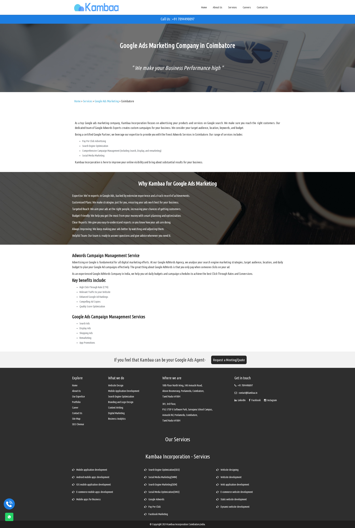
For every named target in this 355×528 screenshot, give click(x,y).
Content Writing (115, 407)
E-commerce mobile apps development (94, 491)
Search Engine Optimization (121, 396)
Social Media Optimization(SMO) (163, 491)
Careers (247, 7)
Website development (230, 477)
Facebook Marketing (157, 514)
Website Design (115, 385)
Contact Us (262, 7)
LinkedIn (241, 400)
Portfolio (76, 402)
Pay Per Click (154, 506)
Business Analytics (117, 418)
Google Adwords (155, 499)
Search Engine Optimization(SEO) (163, 469)
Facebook (255, 400)
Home (204, 7)
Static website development (233, 499)
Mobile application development (91, 469)
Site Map (76, 418)
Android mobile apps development (92, 477)
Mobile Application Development (123, 390)
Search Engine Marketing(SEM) (162, 484)
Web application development (234, 484)
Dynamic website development (234, 506)
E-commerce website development (236, 491)
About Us (217, 7)
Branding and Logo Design (120, 402)
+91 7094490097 (245, 385)
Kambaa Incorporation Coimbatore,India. (186, 524)
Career (75, 407)
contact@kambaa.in (248, 392)
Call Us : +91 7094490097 (178, 19)
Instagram (271, 400)
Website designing (229, 469)
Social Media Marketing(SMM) (162, 477)
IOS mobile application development (93, 484)
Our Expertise (78, 396)
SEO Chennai (78, 424)
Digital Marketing (116, 413)
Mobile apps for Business (88, 499)
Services (232, 7)
